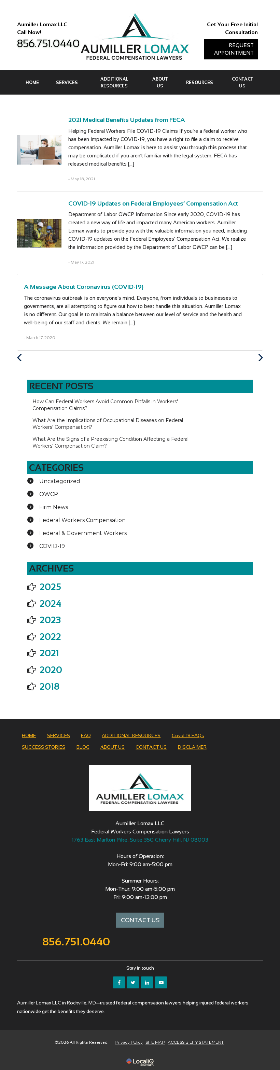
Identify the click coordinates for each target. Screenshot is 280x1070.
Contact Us (140, 920)
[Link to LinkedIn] (147, 982)
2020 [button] (51, 670)
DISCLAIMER (192, 747)
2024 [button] (50, 604)
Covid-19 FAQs (188, 735)
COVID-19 (52, 546)
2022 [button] (50, 637)
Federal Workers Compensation (82, 520)
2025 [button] (50, 587)
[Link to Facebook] (119, 982)
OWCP (48, 494)
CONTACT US (242, 82)
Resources (199, 82)
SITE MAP (155, 1042)
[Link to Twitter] (133, 982)
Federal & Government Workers (83, 533)
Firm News (53, 507)
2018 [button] (49, 686)
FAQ (86, 735)
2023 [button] (50, 620)
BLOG (82, 747)
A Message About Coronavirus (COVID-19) (83, 286)
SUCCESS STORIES (43, 747)
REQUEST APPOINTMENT (234, 49)
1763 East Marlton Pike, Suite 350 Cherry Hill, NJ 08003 (140, 840)
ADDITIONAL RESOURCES (114, 82)
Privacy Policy (129, 1042)
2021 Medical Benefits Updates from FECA (126, 119)
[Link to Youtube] (161, 982)
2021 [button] (49, 653)
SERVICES (67, 82)
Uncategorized (59, 481)
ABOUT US (160, 82)
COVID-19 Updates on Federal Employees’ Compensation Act (153, 203)
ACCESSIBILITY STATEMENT (196, 1042)
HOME (32, 82)
